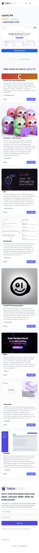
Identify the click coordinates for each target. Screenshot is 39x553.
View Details (31, 99)
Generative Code (8, 208)
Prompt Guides (8, 322)
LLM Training (7, 158)
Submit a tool (5, 539)
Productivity (7, 258)
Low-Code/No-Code (9, 95)
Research (6, 371)
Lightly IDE (7, 15)
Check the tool (20, 50)
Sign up (19, 523)
